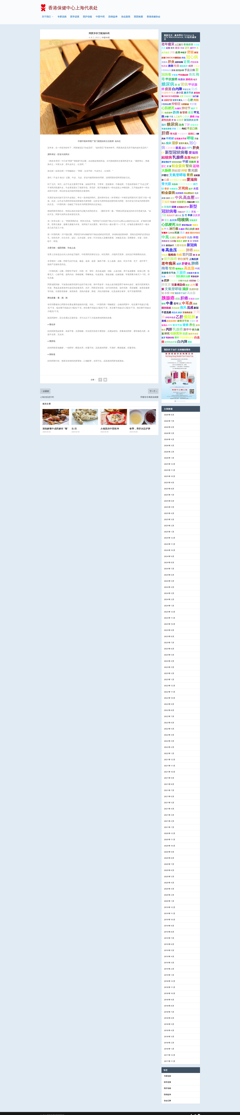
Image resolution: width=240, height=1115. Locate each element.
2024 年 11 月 (169, 544)
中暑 (169, 303)
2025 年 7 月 (169, 495)
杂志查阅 (125, 17)
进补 (187, 47)
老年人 (177, 303)
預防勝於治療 (183, 276)
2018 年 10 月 (169, 993)
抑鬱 (167, 116)
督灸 (166, 220)
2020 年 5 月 (169, 876)
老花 (190, 112)
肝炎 (171, 61)
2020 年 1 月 (169, 901)
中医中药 (100, 17)
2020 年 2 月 (169, 895)
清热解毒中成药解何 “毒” (55, 428)
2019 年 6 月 (169, 944)
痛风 (183, 307)
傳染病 (175, 312)
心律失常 (171, 276)
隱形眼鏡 (166, 307)
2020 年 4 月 (169, 882)
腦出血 (178, 215)
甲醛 (185, 162)
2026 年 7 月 (169, 421)
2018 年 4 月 (169, 1030)
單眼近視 (187, 89)
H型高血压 (166, 70)
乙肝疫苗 (170, 148)
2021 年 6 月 (169, 796)
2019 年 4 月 (169, 956)
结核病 (183, 219)
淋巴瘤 (173, 229)
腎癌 (172, 268)
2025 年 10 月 (169, 476)
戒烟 (177, 298)
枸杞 (184, 128)
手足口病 (189, 70)
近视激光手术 (183, 207)
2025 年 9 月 (169, 482)
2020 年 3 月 (169, 889)
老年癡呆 (168, 44)
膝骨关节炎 (183, 320)
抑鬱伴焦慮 (183, 280)
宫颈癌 (167, 206)
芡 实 (174, 120)
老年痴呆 (169, 263)
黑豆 (188, 211)
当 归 (74, 428)
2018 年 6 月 (169, 1018)
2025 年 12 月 (169, 464)
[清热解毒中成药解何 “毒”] (55, 417)
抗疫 (185, 333)
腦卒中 (193, 48)
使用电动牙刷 (171, 342)
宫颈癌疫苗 (187, 312)
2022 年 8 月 (169, 710)
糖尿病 (168, 84)
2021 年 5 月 (169, 802)
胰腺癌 (168, 298)
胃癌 (189, 175)
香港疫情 (188, 44)
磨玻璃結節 (187, 225)
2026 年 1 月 (169, 458)
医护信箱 (87, 17)
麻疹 (188, 232)
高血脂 (189, 268)
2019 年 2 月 (169, 969)
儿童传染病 (180, 245)
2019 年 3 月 (169, 962)
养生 (192, 325)
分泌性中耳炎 (169, 92)
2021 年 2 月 (169, 821)
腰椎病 (189, 79)
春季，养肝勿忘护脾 (140, 428)
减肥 (178, 263)
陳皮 (188, 285)
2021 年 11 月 (169, 765)
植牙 (195, 79)
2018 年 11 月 (169, 987)
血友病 (173, 220)
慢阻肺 (189, 316)
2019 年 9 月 (169, 925)
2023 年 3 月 (169, 667)
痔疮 (184, 57)
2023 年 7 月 (169, 642)
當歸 (184, 180)
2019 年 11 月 (169, 913)
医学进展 (74, 17)
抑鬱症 (165, 175)
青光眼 (173, 133)
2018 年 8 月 (169, 1006)
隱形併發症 (195, 232)
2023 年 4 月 (169, 661)
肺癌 (189, 249)
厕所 (197, 198)
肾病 (184, 84)
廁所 (172, 198)
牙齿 (174, 128)
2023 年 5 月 (169, 655)
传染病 (175, 184)
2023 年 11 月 (169, 618)
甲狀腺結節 (183, 74)
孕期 (195, 237)
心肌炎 (185, 116)
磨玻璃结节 (167, 162)
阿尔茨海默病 (185, 184)
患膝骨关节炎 (169, 272)
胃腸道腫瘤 (167, 128)
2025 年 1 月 (169, 531)
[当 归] (85, 417)
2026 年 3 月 (169, 445)
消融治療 (191, 202)
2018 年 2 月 (169, 1042)
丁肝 (187, 124)
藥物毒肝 (184, 66)
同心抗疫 (190, 228)
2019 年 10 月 (169, 919)
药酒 (176, 232)
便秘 (190, 52)
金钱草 (180, 119)
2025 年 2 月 (169, 525)
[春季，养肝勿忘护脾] (143, 417)
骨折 (166, 188)
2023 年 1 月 (169, 679)
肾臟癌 (193, 321)
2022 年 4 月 (169, 735)
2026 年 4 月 (169, 439)
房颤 (172, 52)
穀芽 (185, 100)
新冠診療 (180, 70)
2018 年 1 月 (169, 1049)
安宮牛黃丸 (184, 143)
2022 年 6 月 (169, 722)
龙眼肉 (165, 62)
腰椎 (192, 116)
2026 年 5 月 (169, 433)
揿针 (176, 337)
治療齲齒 (185, 104)
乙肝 (179, 316)
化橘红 (173, 237)
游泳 (177, 47)
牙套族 (197, 66)
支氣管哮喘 (177, 175)
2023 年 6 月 (169, 648)
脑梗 (178, 224)
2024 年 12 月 (169, 538)
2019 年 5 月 (169, 950)
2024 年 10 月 (169, 550)
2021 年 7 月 (169, 790)
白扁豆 (178, 108)
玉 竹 (184, 215)
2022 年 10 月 (169, 698)
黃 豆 (190, 241)
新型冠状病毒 (176, 152)
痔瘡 (182, 48)
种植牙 (183, 52)
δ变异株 (192, 280)
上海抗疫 (193, 259)
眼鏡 (195, 303)
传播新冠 (174, 188)
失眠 (179, 254)
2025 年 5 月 (169, 507)
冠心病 (192, 57)
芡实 (193, 211)
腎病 (189, 166)
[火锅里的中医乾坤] (113, 417)
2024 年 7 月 (169, 568)
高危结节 (171, 215)
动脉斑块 (176, 333)
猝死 (167, 333)
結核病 (167, 157)
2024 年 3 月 (169, 593)
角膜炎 (181, 79)
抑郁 (184, 170)
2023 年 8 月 (169, 636)
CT (163, 152)
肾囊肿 (165, 232)
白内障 (177, 89)
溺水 (182, 232)
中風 (165, 236)
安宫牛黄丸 (177, 100)
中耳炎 (187, 303)
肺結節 (176, 170)
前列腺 (187, 254)
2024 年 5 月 (169, 581)
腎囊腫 (192, 298)
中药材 (170, 138)
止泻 (192, 284)
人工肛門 (178, 116)
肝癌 (166, 133)
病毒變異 (182, 250)
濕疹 (185, 289)
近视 (187, 61)
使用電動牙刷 (176, 180)
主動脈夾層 (191, 272)
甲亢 (166, 228)
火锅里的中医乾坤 (109, 428)
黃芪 (197, 229)
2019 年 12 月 (169, 907)
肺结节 (186, 108)
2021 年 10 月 (169, 772)
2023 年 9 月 (169, 630)
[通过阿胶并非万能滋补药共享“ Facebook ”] (100, 379)
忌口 (184, 148)
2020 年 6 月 (169, 870)
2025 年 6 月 (169, 501)
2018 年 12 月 (169, 981)
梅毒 (165, 268)
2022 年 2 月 (169, 747)
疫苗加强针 (172, 321)
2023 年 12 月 (169, 612)
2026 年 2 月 (169, 452)
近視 (168, 48)
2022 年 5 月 (169, 729)
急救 (181, 124)
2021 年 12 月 (169, 759)
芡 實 (169, 166)
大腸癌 (181, 272)
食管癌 (184, 112)
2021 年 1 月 (169, 827)
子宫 (171, 116)
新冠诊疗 (170, 245)
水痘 (195, 188)
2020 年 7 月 (169, 864)
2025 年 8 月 (169, 488)
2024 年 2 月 (169, 599)
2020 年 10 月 (169, 846)
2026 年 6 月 (169, 427)
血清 (177, 52)
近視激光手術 (180, 138)
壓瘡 (190, 342)
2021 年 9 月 (169, 778)
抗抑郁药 (180, 193)
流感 (194, 89)
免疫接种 (168, 112)
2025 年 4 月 (169, 513)
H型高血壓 (166, 104)
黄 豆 (195, 254)
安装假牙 (193, 220)
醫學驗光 (180, 268)
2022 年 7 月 (169, 716)
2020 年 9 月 (169, 852)
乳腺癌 (178, 157)
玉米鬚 (173, 241)
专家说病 (62, 17)
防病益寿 (113, 17)
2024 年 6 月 (169, 575)
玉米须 (171, 232)
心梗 (190, 100)
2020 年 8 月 (169, 858)
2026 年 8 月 (169, 414)
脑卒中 (187, 329)
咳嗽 (174, 206)
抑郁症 (176, 104)
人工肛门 (179, 44)
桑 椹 (177, 84)
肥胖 (166, 280)
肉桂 (196, 100)
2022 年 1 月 (169, 753)
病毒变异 (194, 124)
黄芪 (172, 48)
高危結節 (176, 308)
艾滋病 (166, 202)
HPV (189, 148)
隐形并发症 (193, 333)
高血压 (171, 249)
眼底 (178, 148)
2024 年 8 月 (169, 562)
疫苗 (168, 89)
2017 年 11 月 (169, 1061)
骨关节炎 (177, 325)
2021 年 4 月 (169, 808)
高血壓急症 (189, 193)
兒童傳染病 (178, 285)
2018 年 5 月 (169, 1024)
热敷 (189, 237)
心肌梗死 (168, 108)
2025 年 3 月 (169, 519)
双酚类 (192, 161)
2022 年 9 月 (169, 704)
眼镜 (174, 70)
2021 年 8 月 (169, 784)
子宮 (172, 293)
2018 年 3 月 (169, 1036)
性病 (176, 66)
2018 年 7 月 (169, 1012)
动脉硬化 (181, 201)
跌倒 (176, 112)
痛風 (192, 74)
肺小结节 (182, 237)
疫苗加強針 (177, 162)
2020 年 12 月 (169, 833)
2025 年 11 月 (169, 470)
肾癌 (186, 325)
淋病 (170, 65)
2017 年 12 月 (169, 1055)
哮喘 (190, 137)
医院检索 (138, 17)
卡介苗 (193, 104)
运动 (196, 166)
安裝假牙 (188, 96)
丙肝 (169, 329)
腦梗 (168, 198)
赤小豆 (179, 92)
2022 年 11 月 (169, 692)
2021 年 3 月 (169, 815)
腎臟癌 (173, 202)
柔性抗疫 (166, 119)
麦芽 (185, 241)
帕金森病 (178, 166)
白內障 (182, 341)
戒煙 (190, 65)
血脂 (187, 157)
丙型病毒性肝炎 (187, 337)
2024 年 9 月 (169, 556)
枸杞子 (195, 157)
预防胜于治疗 (181, 293)
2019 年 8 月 (169, 932)
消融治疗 (182, 211)
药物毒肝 (174, 280)
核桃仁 (191, 133)
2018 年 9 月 (169, 999)
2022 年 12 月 (169, 685)
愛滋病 (193, 152)
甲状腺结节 (183, 133)
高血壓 (189, 197)
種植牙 (179, 241)
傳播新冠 (166, 241)
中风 (178, 197)
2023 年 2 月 (169, 673)
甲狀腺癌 (172, 79)
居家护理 (168, 100)
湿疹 (175, 143)
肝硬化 (186, 263)
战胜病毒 (179, 62)
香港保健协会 (153, 17)
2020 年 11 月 (169, 839)
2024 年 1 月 (169, 605)
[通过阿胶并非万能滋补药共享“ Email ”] (105, 379)
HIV (170, 325)
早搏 (190, 215)
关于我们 (46, 17)
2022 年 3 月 (169, 741)
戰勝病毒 (170, 337)
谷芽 (182, 96)
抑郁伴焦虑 (170, 317)
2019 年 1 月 (169, 975)
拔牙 (191, 188)
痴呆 (168, 143)
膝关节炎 (188, 92)
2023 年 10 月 (169, 624)
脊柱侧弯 (183, 259)
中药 (197, 268)
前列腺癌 (170, 258)
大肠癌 (166, 170)
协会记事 (167, 1100)
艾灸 (178, 128)
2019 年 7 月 (169, 938)
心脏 (166, 179)
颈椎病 (172, 254)
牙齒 (197, 116)
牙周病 (183, 188)
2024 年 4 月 (169, 587)
